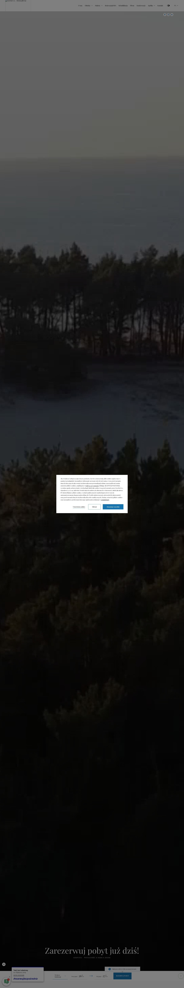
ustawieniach (105, 500)
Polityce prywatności (92, 486)
